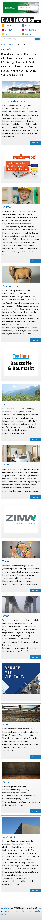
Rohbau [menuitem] (28, 26)
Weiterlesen (35, 143)
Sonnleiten (5, 908)
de (38, 21)
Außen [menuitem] (28, 34)
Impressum (8, 911)
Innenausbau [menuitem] (30, 30)
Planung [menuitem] (9, 26)
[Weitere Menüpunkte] (37, 38)
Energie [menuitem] (8, 34)
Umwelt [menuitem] (8, 30)
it (37, 19)
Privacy (17, 911)
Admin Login (27, 911)
